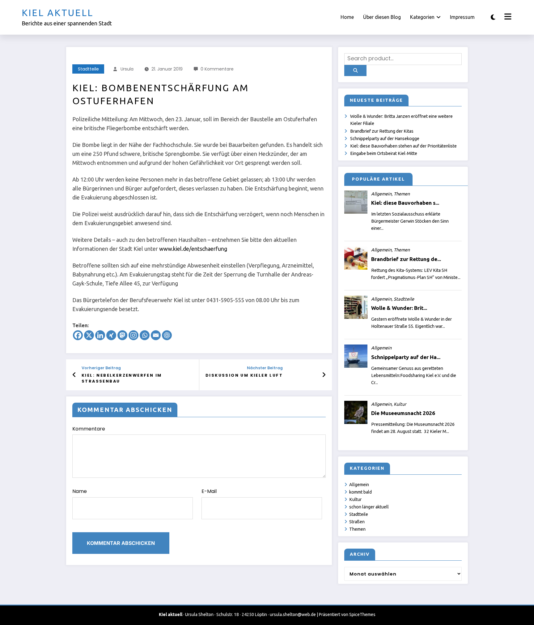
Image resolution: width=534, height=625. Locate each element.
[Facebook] (78, 335)
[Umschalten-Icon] (507, 17)
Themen (357, 529)
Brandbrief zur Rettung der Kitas (381, 131)
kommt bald (360, 492)
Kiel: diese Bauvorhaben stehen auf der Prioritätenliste (403, 145)
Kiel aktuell (57, 12)
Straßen (357, 521)
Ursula (127, 69)
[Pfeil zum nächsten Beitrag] (324, 375)
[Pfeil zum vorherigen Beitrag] (74, 375)
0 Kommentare (217, 69)
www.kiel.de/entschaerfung (193, 249)
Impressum (462, 17)
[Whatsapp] (145, 335)
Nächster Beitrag (265, 368)
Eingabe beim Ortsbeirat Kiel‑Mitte (383, 153)
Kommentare (88, 428)
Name (79, 491)
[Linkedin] (100, 335)
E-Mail (209, 491)
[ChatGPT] (167, 335)
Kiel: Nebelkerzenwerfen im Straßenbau (122, 378)
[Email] (156, 335)
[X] (89, 335)
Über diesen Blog (382, 17)
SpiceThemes (362, 614)
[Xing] (111, 335)
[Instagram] (133, 335)
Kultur (355, 499)
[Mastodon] (122, 335)
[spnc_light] (493, 17)
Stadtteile (88, 69)
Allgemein (359, 484)
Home (347, 17)
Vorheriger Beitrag (101, 368)
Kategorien (422, 17)
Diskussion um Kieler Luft (244, 375)
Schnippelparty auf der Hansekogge (384, 138)
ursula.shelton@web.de (293, 614)
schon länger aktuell (369, 506)
